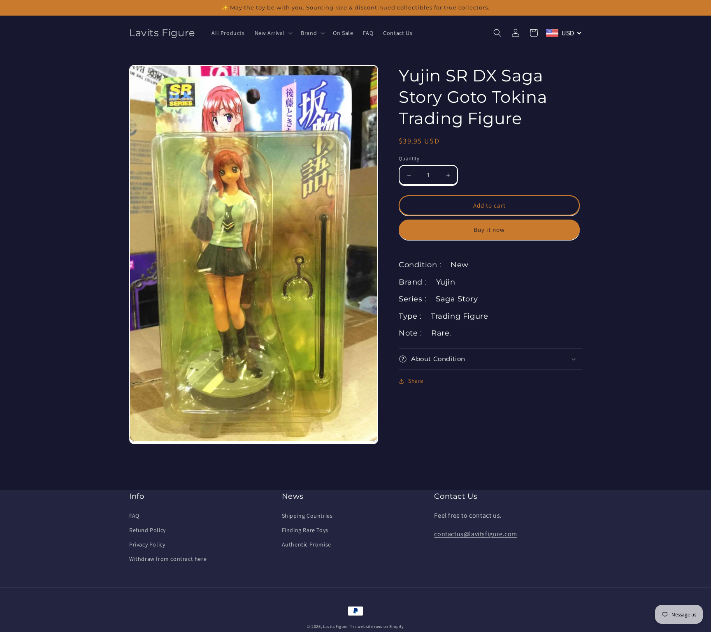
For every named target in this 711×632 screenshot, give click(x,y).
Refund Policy (147, 530)
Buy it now (489, 230)
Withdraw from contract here (168, 559)
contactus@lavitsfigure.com (475, 534)
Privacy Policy (147, 544)
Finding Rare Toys (305, 530)
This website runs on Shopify (376, 626)
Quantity (409, 158)
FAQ (134, 515)
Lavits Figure (335, 626)
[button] (273, 33)
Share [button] (415, 380)
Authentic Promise (306, 544)
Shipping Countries (307, 515)
